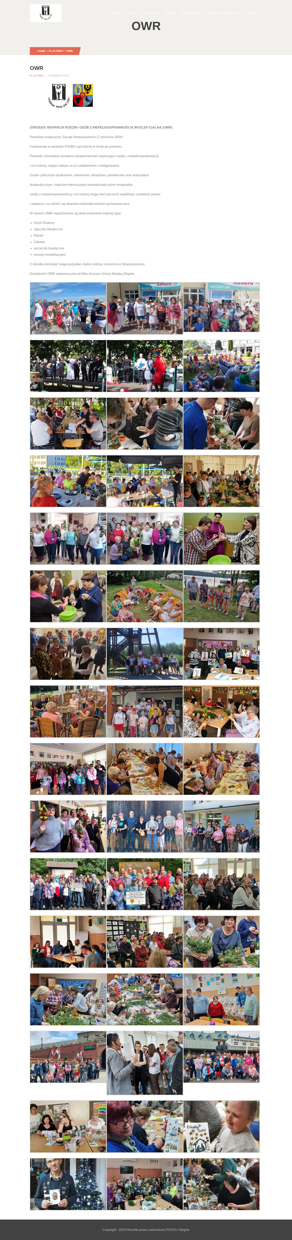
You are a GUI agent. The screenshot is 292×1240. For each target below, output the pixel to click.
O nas (132, 13)
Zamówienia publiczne (224, 13)
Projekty (169, 13)
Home (42, 51)
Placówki (151, 13)
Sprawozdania (191, 13)
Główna (116, 13)
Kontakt (251, 13)
